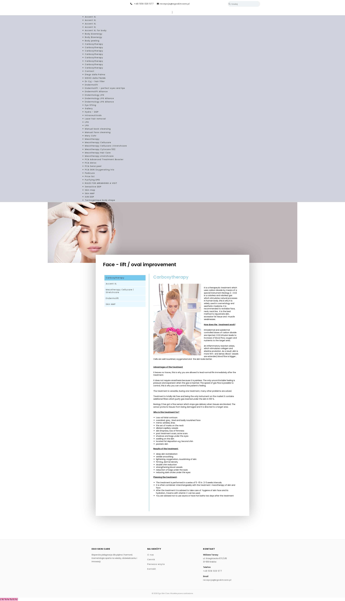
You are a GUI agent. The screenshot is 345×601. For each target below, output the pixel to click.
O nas (150, 554)
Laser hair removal (95, 118)
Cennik (151, 559)
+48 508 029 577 (144, 3)
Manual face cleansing (98, 132)
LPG (87, 122)
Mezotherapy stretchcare (99, 156)
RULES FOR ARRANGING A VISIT (101, 183)
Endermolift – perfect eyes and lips (105, 88)
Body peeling (92, 40)
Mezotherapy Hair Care (98, 152)
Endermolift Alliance (96, 91)
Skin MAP (90, 193)
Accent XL (90, 17)
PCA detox (90, 162)
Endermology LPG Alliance (99, 98)
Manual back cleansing (98, 129)
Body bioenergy (93, 33)
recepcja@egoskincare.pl (175, 3)
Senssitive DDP (93, 186)
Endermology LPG (94, 95)
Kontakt (151, 569)
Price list (90, 176)
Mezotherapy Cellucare (98, 142)
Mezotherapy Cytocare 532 (100, 149)
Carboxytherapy (94, 44)
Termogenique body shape (100, 200)
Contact (89, 71)
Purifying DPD (92, 179)
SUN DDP (89, 196)
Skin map (90, 190)
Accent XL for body (95, 30)
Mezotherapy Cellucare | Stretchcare (106, 145)
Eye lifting (90, 105)
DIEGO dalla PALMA (95, 78)
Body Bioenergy (93, 37)
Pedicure (90, 173)
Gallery (89, 108)
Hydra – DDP (92, 112)
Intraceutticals (93, 115)
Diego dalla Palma (95, 74)
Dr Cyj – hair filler (95, 81)
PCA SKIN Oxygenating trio (99, 169)
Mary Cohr (90, 135)
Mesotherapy (92, 139)
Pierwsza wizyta (156, 564)
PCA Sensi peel (93, 166)
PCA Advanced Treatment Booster (104, 159)
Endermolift (91, 84)
